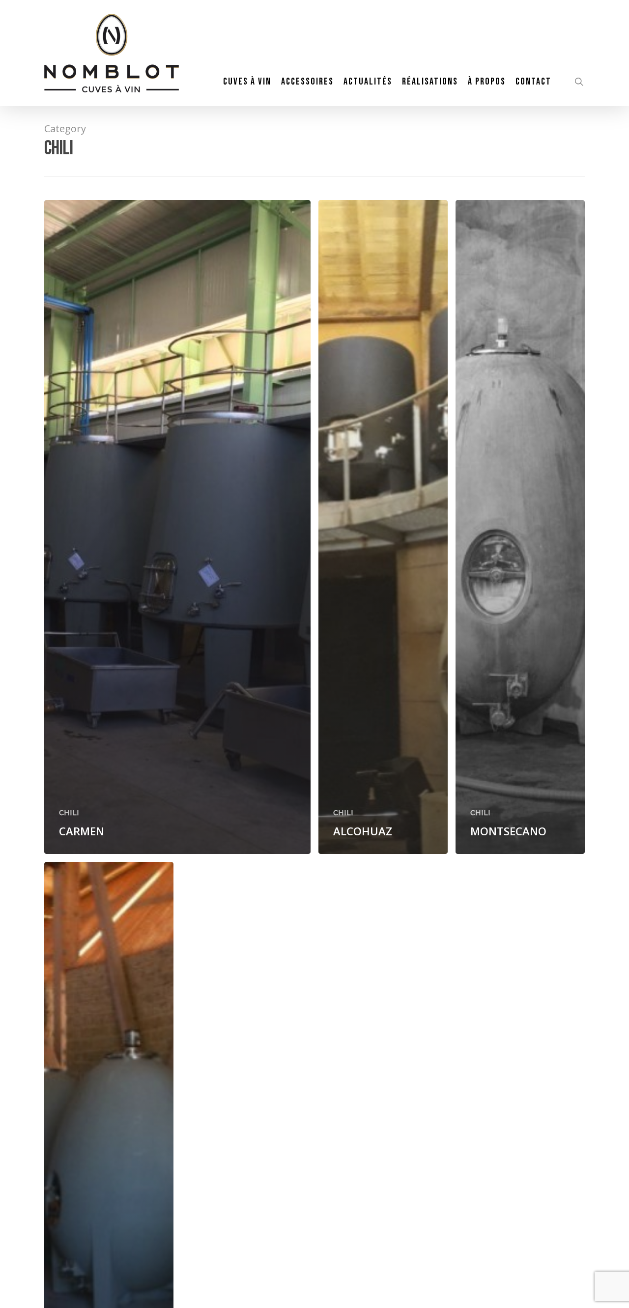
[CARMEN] (177, 527)
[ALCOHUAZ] (383, 527)
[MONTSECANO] (520, 527)
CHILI (69, 812)
